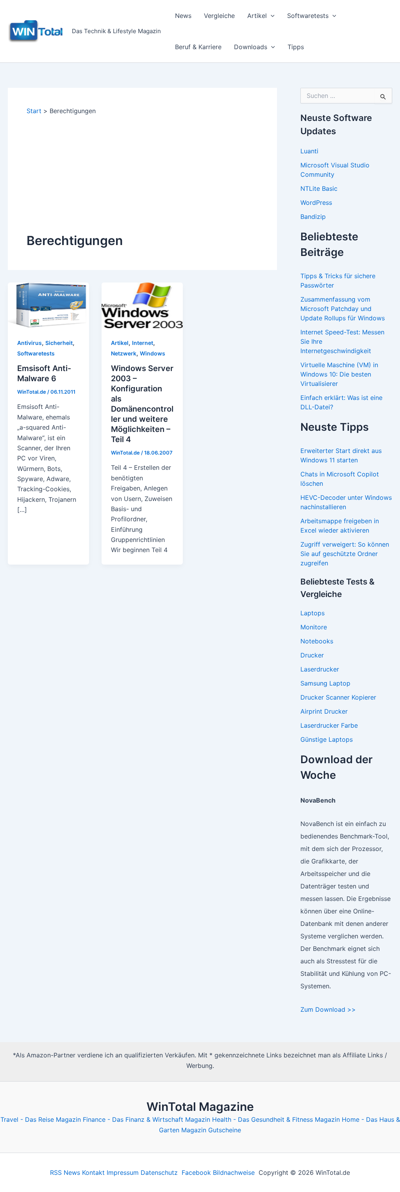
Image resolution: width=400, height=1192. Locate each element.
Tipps (296, 47)
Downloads (250, 47)
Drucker (312, 655)
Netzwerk (123, 353)
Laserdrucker (319, 669)
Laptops (312, 613)
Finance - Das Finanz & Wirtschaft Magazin (146, 1119)
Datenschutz (159, 1172)
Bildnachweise (234, 1172)
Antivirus (29, 342)
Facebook (196, 1172)
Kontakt (93, 1172)
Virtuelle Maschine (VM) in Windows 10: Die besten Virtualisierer (339, 374)
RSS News (65, 1172)
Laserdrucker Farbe (329, 725)
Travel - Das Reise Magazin (40, 1119)
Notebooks (316, 641)
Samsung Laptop (325, 683)
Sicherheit (59, 342)
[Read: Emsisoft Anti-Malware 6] (48, 305)
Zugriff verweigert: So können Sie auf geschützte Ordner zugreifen (344, 553)
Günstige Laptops (326, 739)
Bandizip (313, 216)
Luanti (309, 151)
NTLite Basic (319, 188)
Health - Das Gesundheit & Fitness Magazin (276, 1119)
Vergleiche (219, 16)
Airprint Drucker (324, 711)
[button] (271, 15)
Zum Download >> (328, 1009)
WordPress (316, 202)
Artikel (257, 16)
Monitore (313, 627)
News (183, 16)
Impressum (123, 1172)
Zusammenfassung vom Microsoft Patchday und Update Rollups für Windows (342, 308)
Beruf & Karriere (198, 47)
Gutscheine (224, 1130)
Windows (152, 353)
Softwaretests (308, 16)
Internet (142, 342)
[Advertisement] (142, 173)
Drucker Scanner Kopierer (338, 697)
